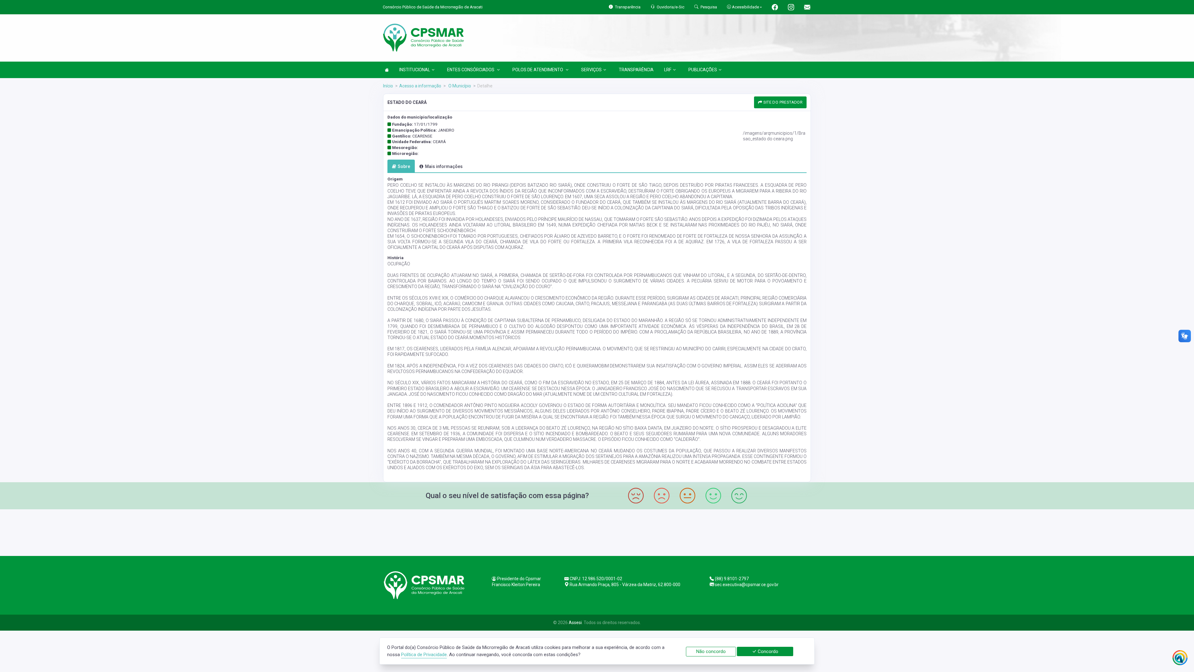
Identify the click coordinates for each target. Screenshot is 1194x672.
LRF (667, 69)
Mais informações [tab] (444, 166)
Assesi (575, 622)
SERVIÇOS (591, 69)
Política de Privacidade (424, 654)
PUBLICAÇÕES (702, 69)
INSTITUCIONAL (414, 69)
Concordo (767, 651)
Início (388, 85)
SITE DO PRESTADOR (782, 102)
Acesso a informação (420, 85)
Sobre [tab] (404, 166)
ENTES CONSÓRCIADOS (471, 69)
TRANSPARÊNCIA (636, 69)
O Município (459, 85)
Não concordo (711, 651)
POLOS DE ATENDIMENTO (538, 69)
